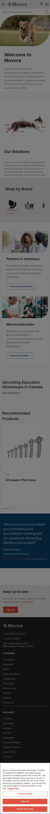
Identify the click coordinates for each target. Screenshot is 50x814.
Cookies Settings (25, 794)
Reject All (25, 801)
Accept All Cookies (25, 809)
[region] (25, 788)
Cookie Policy (13, 788)
